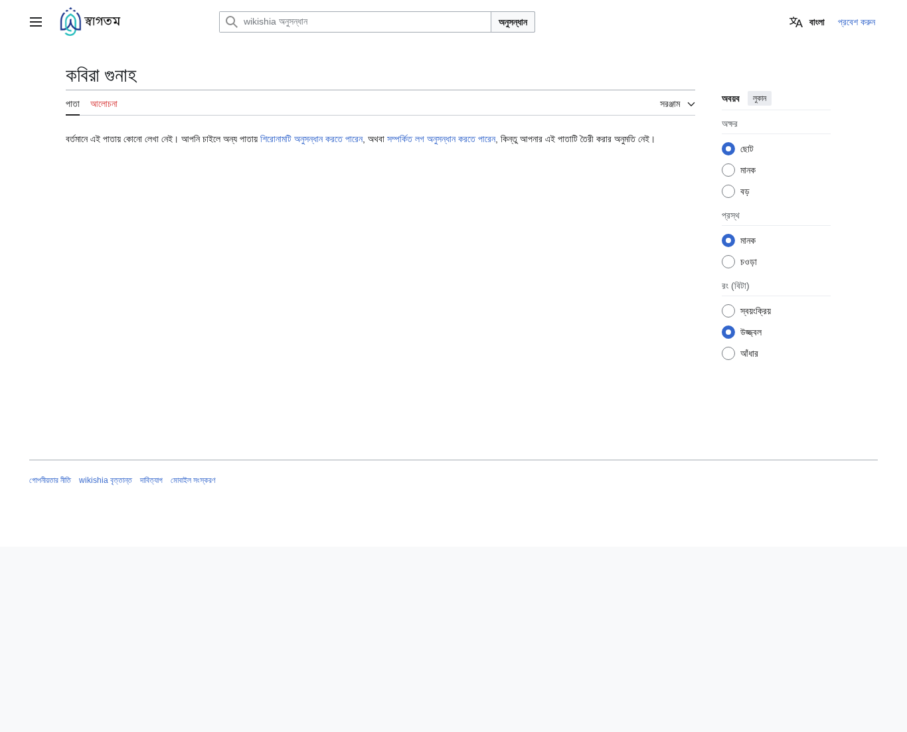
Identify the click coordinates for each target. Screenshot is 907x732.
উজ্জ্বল (751, 332)
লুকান (759, 98)
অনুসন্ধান (513, 22)
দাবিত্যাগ (151, 480)
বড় (745, 191)
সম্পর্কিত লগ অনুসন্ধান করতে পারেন (441, 139)
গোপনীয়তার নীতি (50, 480)
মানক (748, 170)
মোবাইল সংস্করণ (193, 480)
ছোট (747, 148)
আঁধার (749, 353)
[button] (35, 22)
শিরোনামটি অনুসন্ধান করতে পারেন (311, 139)
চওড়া (748, 261)
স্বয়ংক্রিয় (755, 311)
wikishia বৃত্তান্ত (105, 480)
